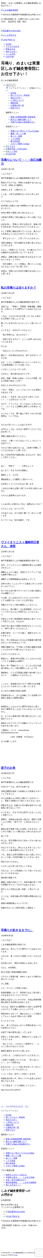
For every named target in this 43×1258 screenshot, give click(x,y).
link (16, 1255)
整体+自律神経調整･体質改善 (23, 117)
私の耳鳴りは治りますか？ (18, 287)
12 (19, 1106)
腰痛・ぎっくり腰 (18, 134)
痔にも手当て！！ (13, 1185)
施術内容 (14, 103)
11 (17, 1106)
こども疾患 (15, 139)
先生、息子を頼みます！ (16, 1180)
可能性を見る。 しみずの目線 (20, 1177)
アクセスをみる (12, 46)
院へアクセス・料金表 (20, 95)
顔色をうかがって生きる (16, 1175)
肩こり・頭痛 (16, 136)
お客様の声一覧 (17, 105)
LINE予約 (10, 57)
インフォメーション (17, 88)
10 (14, 1106)
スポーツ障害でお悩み (20, 144)
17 (26, 1106)
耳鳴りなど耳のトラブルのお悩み (25, 131)
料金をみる (10, 49)
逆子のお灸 (8, 767)
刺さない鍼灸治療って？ (21, 119)
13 (21, 1106)
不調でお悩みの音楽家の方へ (23, 122)
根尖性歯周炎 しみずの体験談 (21, 1182)
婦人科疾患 (15, 141)
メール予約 (10, 54)
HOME (8, 44)
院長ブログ (15, 108)
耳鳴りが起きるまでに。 (17, 930)
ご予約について (17, 100)
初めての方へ (11, 51)
